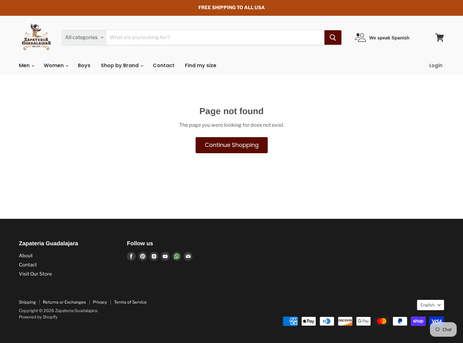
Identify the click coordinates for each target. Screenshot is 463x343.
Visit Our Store (35, 274)
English (427, 304)
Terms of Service (130, 302)
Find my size (200, 65)
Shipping (27, 302)
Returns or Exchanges (64, 302)
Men (25, 65)
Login (436, 65)
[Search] (332, 37)
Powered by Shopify (38, 316)
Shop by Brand (120, 65)
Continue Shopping (232, 145)
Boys (84, 65)
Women (54, 65)
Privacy (100, 302)
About (26, 256)
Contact (163, 65)
